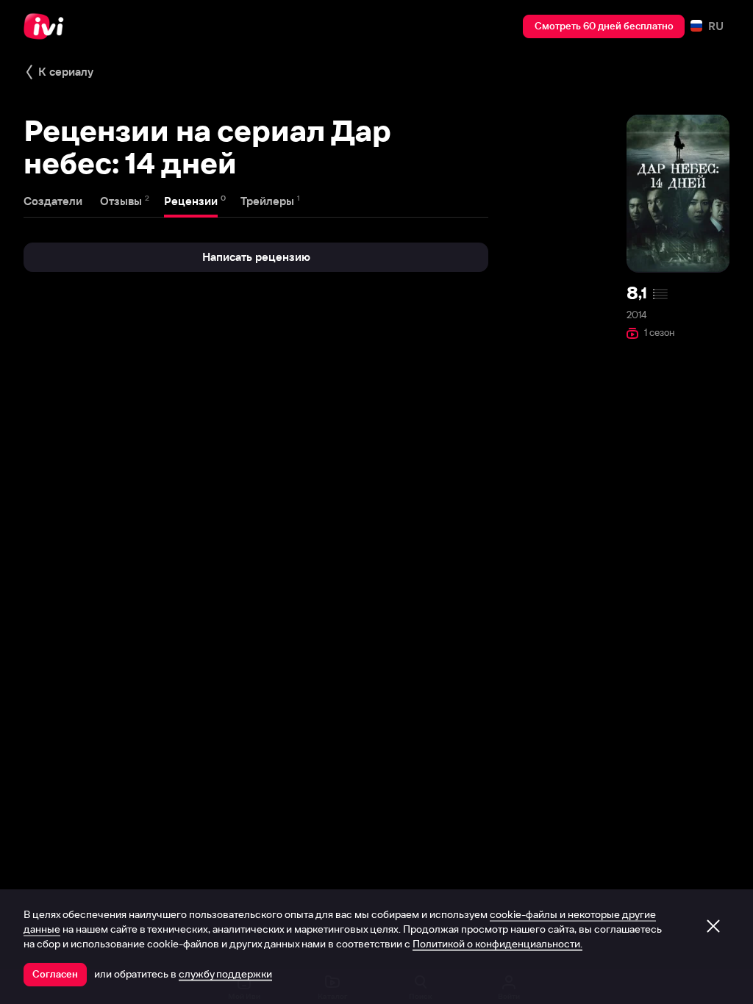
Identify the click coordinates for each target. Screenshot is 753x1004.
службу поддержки (225, 974)
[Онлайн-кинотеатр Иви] (48, 26)
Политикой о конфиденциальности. (497, 944)
